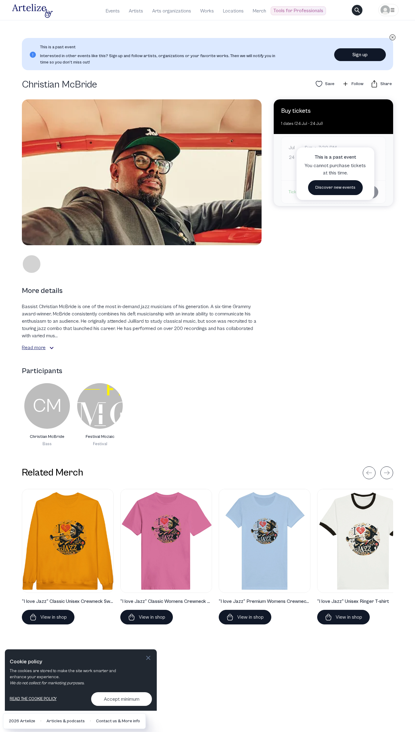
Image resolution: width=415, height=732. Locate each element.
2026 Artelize (22, 721)
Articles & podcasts (65, 721)
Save (329, 83)
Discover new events (335, 187)
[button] (52, 348)
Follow (357, 83)
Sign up (360, 54)
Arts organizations (171, 11)
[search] (357, 10)
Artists (136, 11)
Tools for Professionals (298, 10)
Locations (233, 11)
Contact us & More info (118, 721)
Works (207, 11)
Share (386, 83)
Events (113, 11)
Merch (259, 11)
